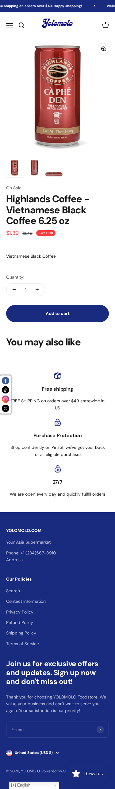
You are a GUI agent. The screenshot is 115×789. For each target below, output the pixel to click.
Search (13, 591)
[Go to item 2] (34, 168)
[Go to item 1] (14, 168)
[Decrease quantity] (14, 290)
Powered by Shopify (58, 771)
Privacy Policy (19, 612)
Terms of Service (22, 643)
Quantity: (15, 277)
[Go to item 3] (54, 175)
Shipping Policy (21, 633)
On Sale (13, 188)
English (23, 785)
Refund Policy (19, 622)
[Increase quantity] (37, 290)
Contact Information (26, 601)
